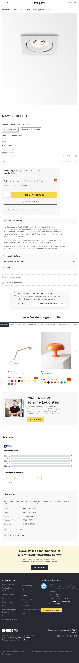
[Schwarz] (19, 381)
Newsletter (25, 606)
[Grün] (9, 384)
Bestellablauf (7, 602)
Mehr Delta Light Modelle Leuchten (41, 325)
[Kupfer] (15, 384)
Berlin (20, 638)
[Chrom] (25, 381)
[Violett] (12, 384)
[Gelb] (35, 381)
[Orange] (22, 381)
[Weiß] (32, 381)
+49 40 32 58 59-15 (29, 512)
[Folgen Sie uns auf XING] (75, 636)
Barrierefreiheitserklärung (31, 610)
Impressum (52, 630)
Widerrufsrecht (8, 594)
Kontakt (74, 632)
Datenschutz (64, 630)
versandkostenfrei (20, 185)
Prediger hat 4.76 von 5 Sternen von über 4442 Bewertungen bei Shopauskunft (62, 601)
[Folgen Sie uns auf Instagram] (63, 636)
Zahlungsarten (8, 584)
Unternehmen (26, 582)
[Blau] (15, 381)
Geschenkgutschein (10, 620)
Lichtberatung (26, 586)
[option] (10, 129)
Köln (18, 640)
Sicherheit (6, 598)
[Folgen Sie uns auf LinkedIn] (67, 636)
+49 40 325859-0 (29, 509)
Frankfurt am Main (9, 640)
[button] (39, 567)
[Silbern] (9, 381)
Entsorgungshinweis (10, 616)
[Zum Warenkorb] (75, 3)
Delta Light (6, 111)
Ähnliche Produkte (18, 325)
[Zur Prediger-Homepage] (39, 3)
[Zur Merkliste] (70, 3)
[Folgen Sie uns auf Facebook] (58, 636)
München (27, 640)
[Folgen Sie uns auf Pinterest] (71, 636)
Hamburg (13, 638)
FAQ (3, 606)
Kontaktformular (39, 502)
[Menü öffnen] (4, 3)
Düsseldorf (27, 638)
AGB (74, 630)
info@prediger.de (30, 516)
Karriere (24, 596)
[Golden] (28, 381)
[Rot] (12, 381)
